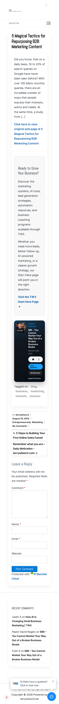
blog (34, 386)
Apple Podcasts (34, 378)
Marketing (37, 422)
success (34, 396)
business (22, 391)
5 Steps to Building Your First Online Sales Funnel (29, 435)
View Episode (33, 366)
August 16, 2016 (20, 418)
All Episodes (35, 373)
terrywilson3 (22, 414)
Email (16, 538)
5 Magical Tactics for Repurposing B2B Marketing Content (28, 41)
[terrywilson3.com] (29, 10)
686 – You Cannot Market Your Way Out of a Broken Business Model (28, 655)
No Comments (19, 426)
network (21, 396)
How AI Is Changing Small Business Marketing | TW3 (26, 621)
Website (16, 553)
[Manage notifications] (6, 697)
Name (16, 524)
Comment (19, 487)
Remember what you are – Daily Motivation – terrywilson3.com (29, 449)
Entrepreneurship (21, 422)
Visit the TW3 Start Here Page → (28, 301)
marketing (37, 391)
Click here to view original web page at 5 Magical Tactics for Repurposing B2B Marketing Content (28, 134)
